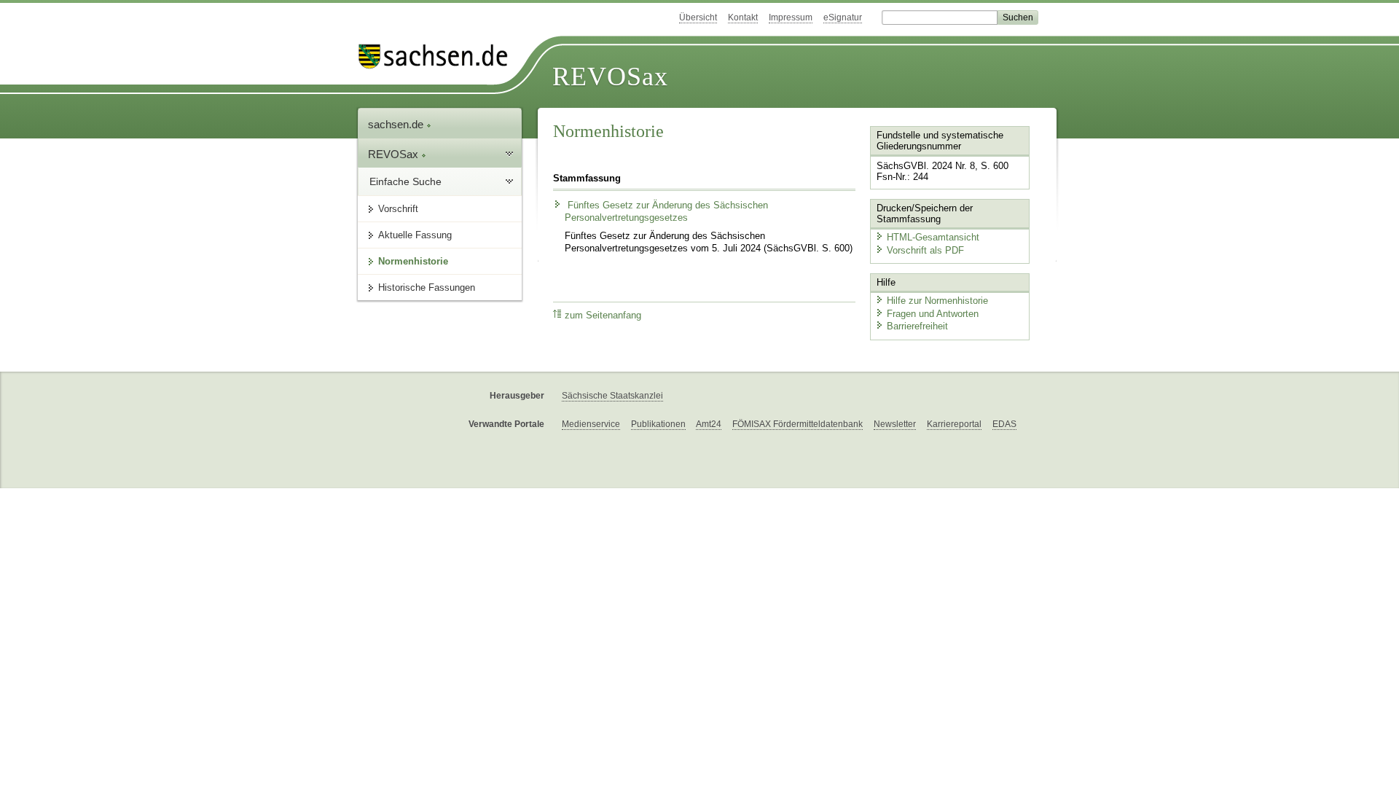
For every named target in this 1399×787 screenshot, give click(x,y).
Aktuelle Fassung (415, 235)
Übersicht (698, 17)
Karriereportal (954, 424)
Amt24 (708, 424)
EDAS (1004, 424)
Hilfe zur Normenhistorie (937, 300)
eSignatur (842, 17)
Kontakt (743, 17)
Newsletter (895, 424)
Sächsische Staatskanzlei (612, 396)
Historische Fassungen (426, 287)
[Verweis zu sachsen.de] (438, 56)
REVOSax (610, 76)
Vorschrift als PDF (925, 250)
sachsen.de (397, 124)
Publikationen (658, 424)
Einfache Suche (405, 181)
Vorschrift (398, 208)
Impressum (790, 17)
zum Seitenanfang (603, 315)
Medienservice (591, 424)
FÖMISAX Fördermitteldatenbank (797, 424)
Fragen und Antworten (933, 313)
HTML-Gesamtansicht (933, 237)
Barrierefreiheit (917, 326)
